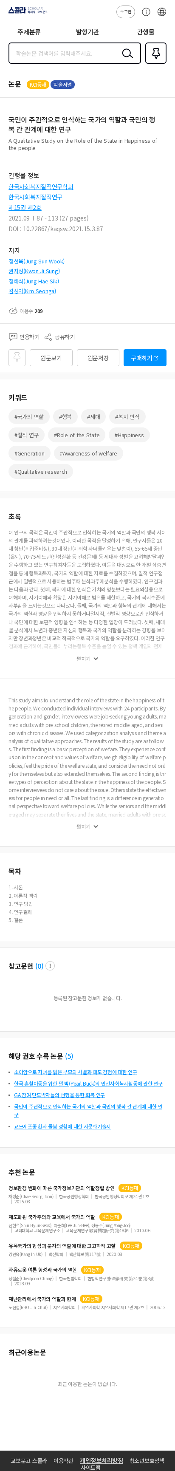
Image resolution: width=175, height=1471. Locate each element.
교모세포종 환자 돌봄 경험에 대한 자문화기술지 (62, 1126)
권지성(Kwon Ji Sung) (33, 271)
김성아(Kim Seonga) (32, 291)
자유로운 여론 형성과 (42, 1269)
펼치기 (83, 659)
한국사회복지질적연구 (35, 196)
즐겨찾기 (154, 63)
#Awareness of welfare (88, 453)
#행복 (65, 417)
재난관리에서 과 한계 (42, 1299)
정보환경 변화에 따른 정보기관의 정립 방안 (61, 1188)
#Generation (29, 453)
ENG (162, 16)
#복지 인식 (127, 417)
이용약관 (63, 1461)
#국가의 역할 (29, 417)
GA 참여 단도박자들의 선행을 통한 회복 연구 (59, 1094)
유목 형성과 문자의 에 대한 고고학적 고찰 (62, 1245)
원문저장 (98, 358)
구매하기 (141, 358)
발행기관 (87, 31)
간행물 (146, 31)
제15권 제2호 (25, 207)
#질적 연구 (26, 435)
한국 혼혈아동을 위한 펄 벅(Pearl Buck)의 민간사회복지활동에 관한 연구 (88, 1083)
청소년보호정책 (147, 1461)
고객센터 (144, 16)
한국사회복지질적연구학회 (40, 186)
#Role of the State (76, 435)
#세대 (93, 417)
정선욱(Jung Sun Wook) (36, 261)
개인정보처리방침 (101, 1460)
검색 (125, 59)
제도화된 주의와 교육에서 (51, 1217)
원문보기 (51, 358)
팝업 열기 (50, 965)
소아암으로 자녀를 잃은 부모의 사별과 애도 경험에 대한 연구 (75, 1071)
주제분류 (29, 31)
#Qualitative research (40, 471)
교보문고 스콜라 (29, 1461)
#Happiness (129, 435)
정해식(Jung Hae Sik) (33, 281)
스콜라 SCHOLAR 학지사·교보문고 (26, 13)
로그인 (125, 11)
